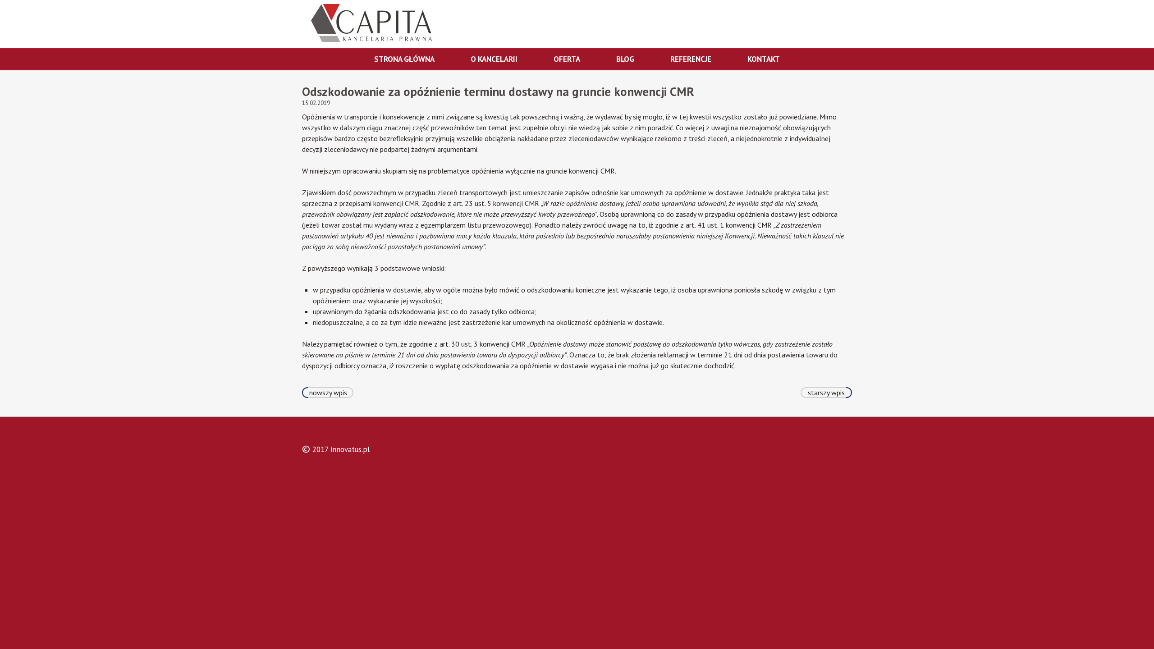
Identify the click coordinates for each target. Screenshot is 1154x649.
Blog (625, 59)
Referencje (690, 59)
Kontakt (763, 59)
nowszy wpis (328, 392)
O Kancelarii (494, 59)
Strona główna (404, 59)
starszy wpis (826, 392)
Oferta (567, 59)
